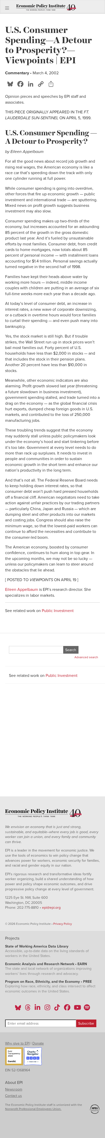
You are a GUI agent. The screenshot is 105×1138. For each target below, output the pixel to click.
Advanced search (86, 657)
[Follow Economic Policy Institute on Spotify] (86, 1009)
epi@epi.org (51, 907)
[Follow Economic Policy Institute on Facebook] (66, 1009)
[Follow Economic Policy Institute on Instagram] (47, 1009)
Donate (38, 1043)
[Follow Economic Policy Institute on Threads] (28, 1009)
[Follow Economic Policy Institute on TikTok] (57, 1009)
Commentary (17, 73)
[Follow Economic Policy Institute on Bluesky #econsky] (18, 1009)
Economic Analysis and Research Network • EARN (46, 964)
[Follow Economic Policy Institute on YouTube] (76, 1009)
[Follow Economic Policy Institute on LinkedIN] (37, 1009)
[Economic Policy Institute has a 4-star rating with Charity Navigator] (33, 1057)
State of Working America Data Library (36, 946)
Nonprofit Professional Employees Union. (33, 1109)
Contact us (13, 1096)
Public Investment (58, 610)
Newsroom (13, 1089)
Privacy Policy (62, 924)
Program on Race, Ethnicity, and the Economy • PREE (48, 981)
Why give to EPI (17, 1043)
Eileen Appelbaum (21, 589)
